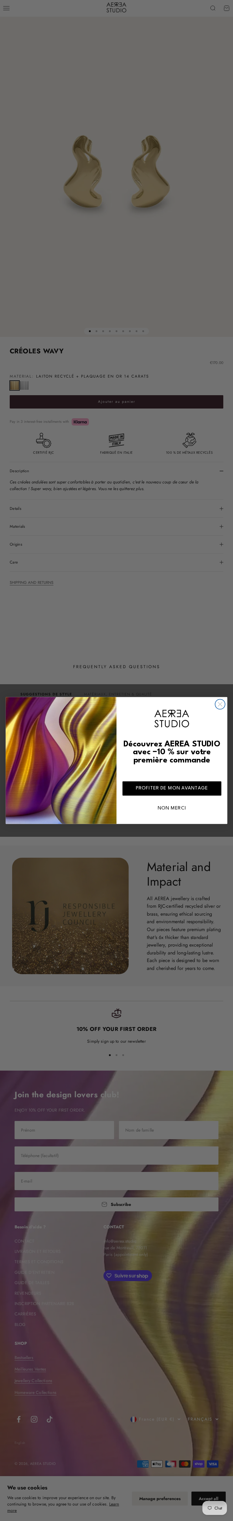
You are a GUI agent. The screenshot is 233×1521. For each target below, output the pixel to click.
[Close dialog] (220, 704)
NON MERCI (172, 808)
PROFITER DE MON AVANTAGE (172, 788)
